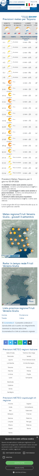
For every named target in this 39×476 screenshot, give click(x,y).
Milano (10, 425)
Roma (29, 428)
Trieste (4, 318)
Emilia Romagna (28, 363)
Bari (10, 410)
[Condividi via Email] (29, 342)
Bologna (10, 414)
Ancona (10, 404)
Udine (21, 318)
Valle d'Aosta (10, 353)
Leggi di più (17, 449)
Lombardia (10, 363)
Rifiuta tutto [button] (19, 468)
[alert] (19, 455)
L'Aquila (10, 421)
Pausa (31, 301)
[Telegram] (25, 342)
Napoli (10, 428)
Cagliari (28, 404)
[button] (19, 472)
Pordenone (23, 315)
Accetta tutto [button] (19, 463)
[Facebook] (6, 342)
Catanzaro (29, 410)
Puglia (29, 374)
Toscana (10, 367)
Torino (10, 433)
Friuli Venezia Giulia (28, 360)
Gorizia (4, 315)
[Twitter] (10, 342)
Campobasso (29, 407)
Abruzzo (29, 367)
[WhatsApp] (20, 342)
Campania (29, 377)
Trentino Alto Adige (29, 353)
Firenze (28, 414)
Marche (10, 371)
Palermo (29, 418)
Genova (10, 418)
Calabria (10, 385)
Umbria (10, 374)
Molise (29, 371)
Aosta (10, 407)
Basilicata (10, 382)
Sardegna (10, 392)
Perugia (28, 421)
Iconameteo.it (9, 323)
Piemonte (10, 356)
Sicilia (10, 389)
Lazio (10, 377)
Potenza (28, 425)
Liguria (10, 360)
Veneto (29, 356)
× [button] (37, 437)
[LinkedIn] (15, 342)
